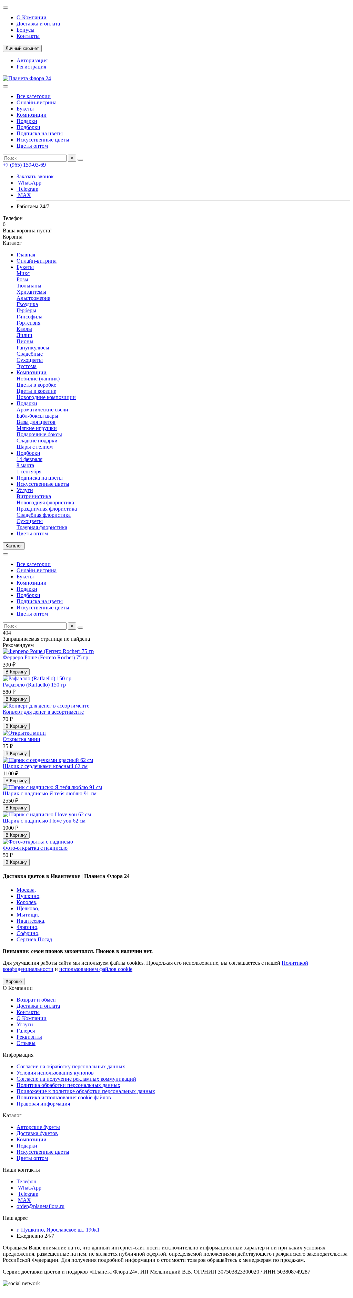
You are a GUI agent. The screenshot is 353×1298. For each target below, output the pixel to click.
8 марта (25, 465)
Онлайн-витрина (37, 102)
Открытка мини (21, 739)
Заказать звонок (35, 176)
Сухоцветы (30, 360)
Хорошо (14, 981)
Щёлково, (28, 908)
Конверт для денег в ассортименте (43, 712)
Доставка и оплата (38, 24)
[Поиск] (80, 160)
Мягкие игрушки (37, 428)
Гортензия (28, 323)
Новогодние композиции (46, 397)
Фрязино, (28, 927)
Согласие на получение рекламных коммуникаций (76, 1079)
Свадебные (30, 354)
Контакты (28, 36)
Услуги (25, 490)
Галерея (26, 1031)
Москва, (26, 890)
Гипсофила (29, 317)
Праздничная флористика (47, 509)
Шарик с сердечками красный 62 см (45, 766)
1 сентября (29, 471)
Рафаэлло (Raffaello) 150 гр (34, 685)
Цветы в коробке (36, 385)
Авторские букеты (38, 1127)
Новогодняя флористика (45, 502)
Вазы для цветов (36, 422)
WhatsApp (29, 183)
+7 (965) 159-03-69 (24, 165)
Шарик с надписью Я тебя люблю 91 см (50, 793)
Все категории (34, 96)
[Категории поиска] (5, 86)
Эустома (27, 366)
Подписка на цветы (40, 133)
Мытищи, (28, 915)
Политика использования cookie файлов (64, 1097)
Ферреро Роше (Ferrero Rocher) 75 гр (45, 657)
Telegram (27, 189)
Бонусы (25, 30)
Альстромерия (33, 298)
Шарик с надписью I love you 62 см (44, 821)
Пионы (25, 341)
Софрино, (28, 933)
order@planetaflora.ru (40, 1206)
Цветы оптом (32, 146)
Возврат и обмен (36, 1000)
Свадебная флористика (44, 515)
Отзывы (26, 1043)
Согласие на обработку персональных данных (71, 1066)
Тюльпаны (29, 286)
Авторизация (32, 60)
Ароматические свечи (42, 409)
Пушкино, (29, 896)
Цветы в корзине (36, 391)
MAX (24, 195)
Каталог (12, 1115)
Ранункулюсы (33, 347)
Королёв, (27, 902)
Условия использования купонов (55, 1073)
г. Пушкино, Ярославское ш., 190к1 (58, 1230)
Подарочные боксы (39, 434)
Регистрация (31, 67)
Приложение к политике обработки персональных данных (86, 1091)
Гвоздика (27, 304)
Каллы (24, 329)
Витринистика (34, 496)
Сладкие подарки (37, 440)
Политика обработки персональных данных (68, 1085)
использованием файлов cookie (95, 969)
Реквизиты (29, 1037)
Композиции (32, 115)
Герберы (26, 310)
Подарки (27, 121)
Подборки (28, 127)
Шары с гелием (35, 447)
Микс (23, 273)
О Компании (32, 17)
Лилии (24, 335)
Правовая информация (43, 1104)
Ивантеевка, (31, 921)
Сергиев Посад (34, 939)
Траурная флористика (42, 527)
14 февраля (29, 459)
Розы (22, 279)
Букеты (25, 109)
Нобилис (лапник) (38, 378)
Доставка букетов (37, 1133)
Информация (18, 1055)
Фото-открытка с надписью (35, 848)
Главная (26, 255)
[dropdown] (5, 8)
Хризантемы (31, 292)
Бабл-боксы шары (37, 416)
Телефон (27, 1181)
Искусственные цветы (43, 140)
